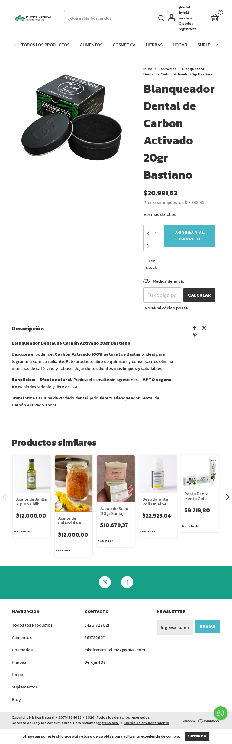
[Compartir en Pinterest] (195, 335)
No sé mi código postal (167, 308)
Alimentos (91, 45)
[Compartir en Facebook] (194, 328)
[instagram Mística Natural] (105, 582)
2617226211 (94, 637)
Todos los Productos (45, 45)
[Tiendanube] (201, 721)
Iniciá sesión (185, 15)
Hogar (180, 45)
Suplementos (25, 687)
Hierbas (154, 45)
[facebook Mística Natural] (127, 582)
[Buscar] (161, 18)
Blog (16, 699)
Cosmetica (124, 45)
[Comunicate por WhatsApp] (220, 713)
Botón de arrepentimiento (146, 723)
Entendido (197, 736)
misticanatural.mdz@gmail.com (114, 650)
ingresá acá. (108, 723)
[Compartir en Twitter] (204, 328)
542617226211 (97, 625)
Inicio (148, 69)
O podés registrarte (188, 26)
